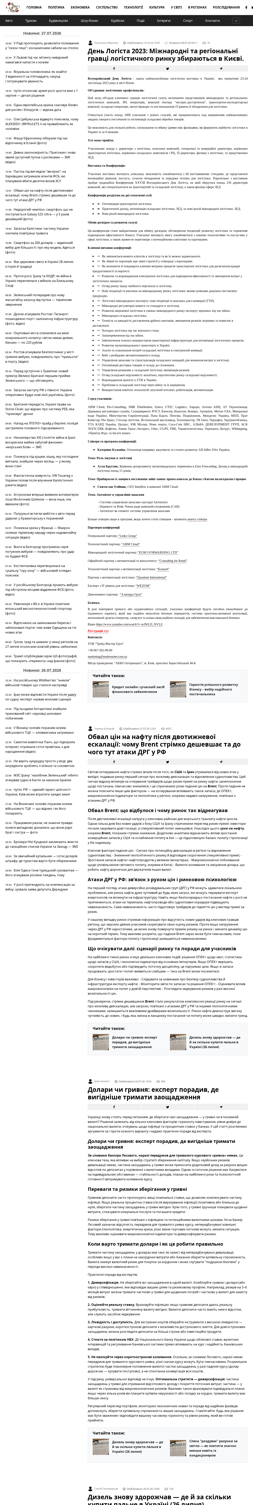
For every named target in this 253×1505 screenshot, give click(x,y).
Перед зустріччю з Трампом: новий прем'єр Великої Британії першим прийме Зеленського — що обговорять (37, 376)
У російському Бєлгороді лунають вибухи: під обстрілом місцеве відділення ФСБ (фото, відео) (41, 589)
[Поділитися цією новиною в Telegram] (221, 68)
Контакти (212, 20)
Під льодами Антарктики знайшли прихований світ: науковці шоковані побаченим (35, 713)
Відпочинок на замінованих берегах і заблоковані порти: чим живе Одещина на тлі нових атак (40, 628)
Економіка (80, 7)
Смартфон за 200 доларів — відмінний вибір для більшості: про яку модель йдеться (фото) (40, 247)
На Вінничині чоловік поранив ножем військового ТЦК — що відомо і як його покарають (38, 808)
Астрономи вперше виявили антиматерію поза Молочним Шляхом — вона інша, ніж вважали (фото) (42, 499)
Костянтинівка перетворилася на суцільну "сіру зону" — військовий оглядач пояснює (38, 570)
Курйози (117, 20)
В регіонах (197, 7)
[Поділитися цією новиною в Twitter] (167, 68)
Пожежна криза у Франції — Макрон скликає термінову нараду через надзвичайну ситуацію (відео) (40, 532)
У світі (176, 7)
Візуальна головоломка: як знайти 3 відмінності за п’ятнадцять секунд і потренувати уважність (36, 76)
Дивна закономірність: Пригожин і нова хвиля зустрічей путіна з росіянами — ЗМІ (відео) (40, 157)
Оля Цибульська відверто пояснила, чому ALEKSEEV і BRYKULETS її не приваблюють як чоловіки (41, 124)
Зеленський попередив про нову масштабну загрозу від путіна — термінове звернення (38, 300)
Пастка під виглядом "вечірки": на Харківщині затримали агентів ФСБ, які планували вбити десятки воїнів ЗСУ (35, 176)
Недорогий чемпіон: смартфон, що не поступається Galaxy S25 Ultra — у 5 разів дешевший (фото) (39, 214)
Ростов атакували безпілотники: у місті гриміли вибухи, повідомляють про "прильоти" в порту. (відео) (42, 357)
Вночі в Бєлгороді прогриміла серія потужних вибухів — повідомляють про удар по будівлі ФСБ (39, 551)
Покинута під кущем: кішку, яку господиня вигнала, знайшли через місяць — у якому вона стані (41, 461)
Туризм (30, 20)
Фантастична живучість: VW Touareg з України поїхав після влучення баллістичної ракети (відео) (39, 480)
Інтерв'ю (164, 20)
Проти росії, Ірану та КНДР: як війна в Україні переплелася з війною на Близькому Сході (39, 281)
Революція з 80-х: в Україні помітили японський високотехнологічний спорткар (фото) (38, 609)
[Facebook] (246, 7)
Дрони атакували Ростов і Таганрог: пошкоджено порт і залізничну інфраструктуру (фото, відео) (41, 319)
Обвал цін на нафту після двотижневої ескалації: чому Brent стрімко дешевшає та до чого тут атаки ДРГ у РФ (40, 195)
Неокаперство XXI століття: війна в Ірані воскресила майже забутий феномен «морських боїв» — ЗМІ (40, 442)
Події (140, 20)
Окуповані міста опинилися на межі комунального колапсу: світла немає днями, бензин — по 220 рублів (39, 338)
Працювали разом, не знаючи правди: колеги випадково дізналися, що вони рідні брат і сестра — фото (39, 827)
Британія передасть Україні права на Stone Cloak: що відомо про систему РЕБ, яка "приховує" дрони (39, 409)
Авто (9, 20)
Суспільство (107, 7)
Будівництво (58, 20)
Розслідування (226, 7)
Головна (34, 7)
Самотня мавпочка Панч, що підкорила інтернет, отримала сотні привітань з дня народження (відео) (40, 747)
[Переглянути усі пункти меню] (236, 21)
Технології (133, 7)
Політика (56, 7)
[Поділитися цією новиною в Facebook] (114, 68)
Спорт (188, 20)
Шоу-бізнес (89, 20)
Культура (157, 7)
